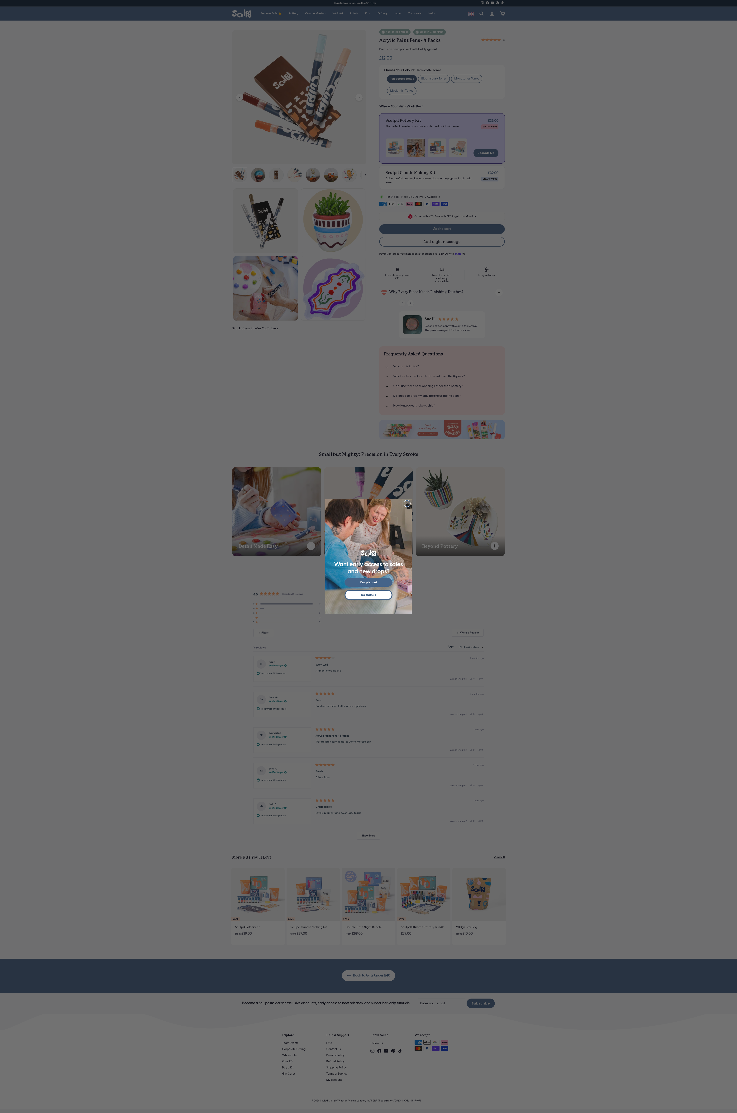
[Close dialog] (407, 503)
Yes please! (368, 582)
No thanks (368, 595)
